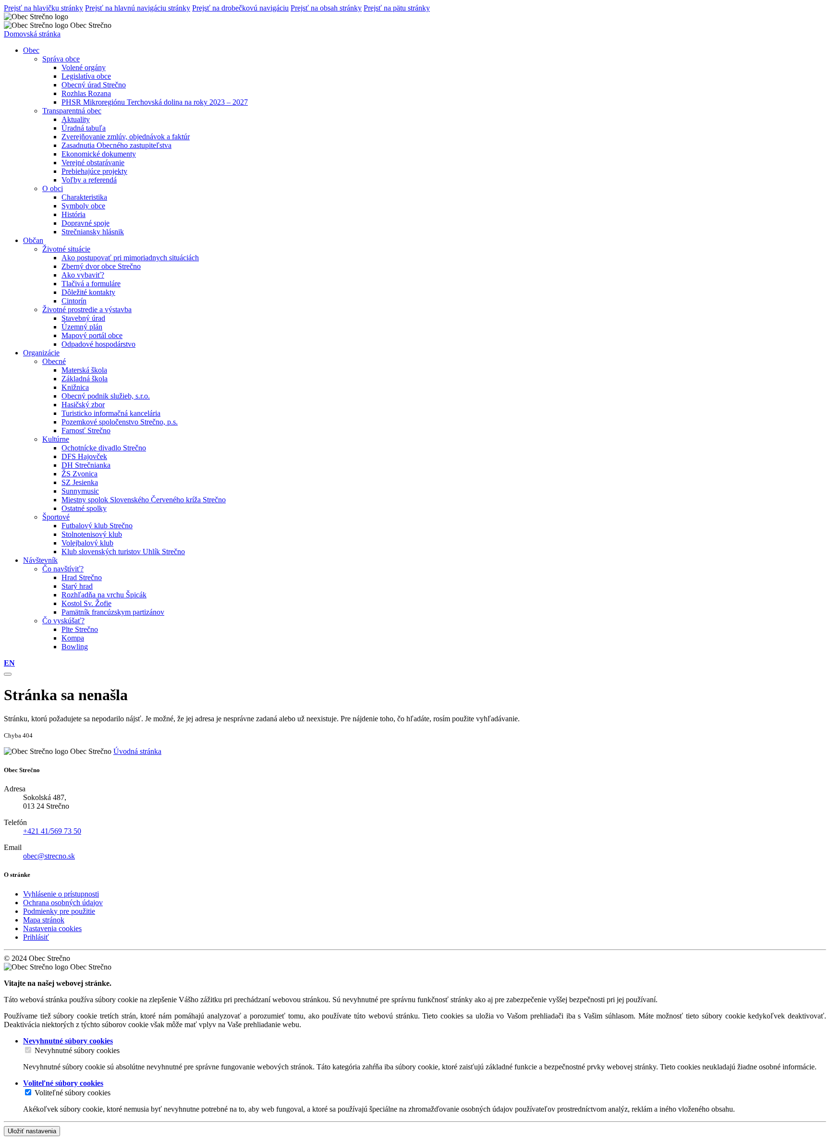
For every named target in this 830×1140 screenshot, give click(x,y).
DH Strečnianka (85, 465)
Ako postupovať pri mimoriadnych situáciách (130, 258)
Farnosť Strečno (85, 430)
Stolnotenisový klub (91, 534)
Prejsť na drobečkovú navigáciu (240, 8)
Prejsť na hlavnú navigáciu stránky (137, 8)
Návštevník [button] (40, 560)
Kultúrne (55, 439)
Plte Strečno (79, 629)
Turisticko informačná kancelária (110, 413)
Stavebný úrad (83, 318)
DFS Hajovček (84, 456)
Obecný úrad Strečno (93, 85)
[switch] (28, 1050)
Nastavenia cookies (52, 928)
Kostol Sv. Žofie (86, 603)
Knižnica (75, 387)
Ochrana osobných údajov (63, 902)
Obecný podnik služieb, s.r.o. (105, 396)
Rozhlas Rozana (86, 93)
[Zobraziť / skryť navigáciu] (8, 674)
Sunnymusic (80, 491)
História (73, 214)
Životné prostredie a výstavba (87, 309)
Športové (56, 517)
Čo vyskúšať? (63, 621)
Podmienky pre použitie (59, 911)
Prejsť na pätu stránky (397, 8)
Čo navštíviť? (63, 569)
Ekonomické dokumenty (98, 154)
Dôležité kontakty (88, 292)
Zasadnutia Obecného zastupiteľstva (116, 145)
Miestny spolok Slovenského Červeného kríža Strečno (143, 500)
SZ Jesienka (79, 482)
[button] (9, 663)
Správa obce (61, 59)
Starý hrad (77, 586)
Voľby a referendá (89, 180)
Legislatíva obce (86, 76)
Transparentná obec (71, 111)
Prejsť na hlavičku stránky (43, 8)
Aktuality (75, 119)
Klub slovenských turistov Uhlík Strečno (123, 551)
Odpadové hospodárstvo (98, 344)
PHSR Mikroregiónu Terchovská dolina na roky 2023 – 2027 (154, 102)
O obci (52, 188)
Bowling (74, 647)
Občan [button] (33, 240)
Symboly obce (83, 206)
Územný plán (81, 327)
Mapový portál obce (91, 335)
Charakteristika (84, 197)
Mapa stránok (43, 920)
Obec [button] (31, 50)
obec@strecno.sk (49, 856)
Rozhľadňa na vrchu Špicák (103, 595)
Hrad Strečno (81, 577)
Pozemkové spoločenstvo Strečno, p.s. (119, 422)
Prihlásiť (36, 937)
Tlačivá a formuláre (91, 283)
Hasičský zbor (83, 404)
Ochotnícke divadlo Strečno (103, 448)
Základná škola (84, 379)
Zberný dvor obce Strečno (101, 266)
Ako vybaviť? (82, 275)
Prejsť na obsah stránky (326, 8)
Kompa (72, 638)
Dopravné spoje (85, 223)
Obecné (54, 361)
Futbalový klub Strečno (97, 525)
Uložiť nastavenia (32, 1131)
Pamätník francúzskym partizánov (112, 612)
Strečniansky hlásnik (92, 232)
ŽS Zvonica (79, 474)
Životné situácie (66, 249)
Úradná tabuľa (83, 128)
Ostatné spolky (84, 508)
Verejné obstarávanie (92, 162)
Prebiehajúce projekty (94, 171)
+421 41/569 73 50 (52, 831)
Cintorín (73, 301)
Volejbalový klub (87, 543)
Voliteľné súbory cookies (72, 1093)
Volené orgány (83, 67)
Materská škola (84, 370)
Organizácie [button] (41, 353)
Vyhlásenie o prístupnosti (61, 894)
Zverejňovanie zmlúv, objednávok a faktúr (125, 137)
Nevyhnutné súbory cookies (77, 1050)
